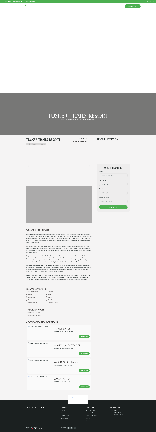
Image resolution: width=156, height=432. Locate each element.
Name (101, 171)
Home (46, 48)
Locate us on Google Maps (36, 407)
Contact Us (77, 48)
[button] (28, 165)
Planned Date (103, 180)
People (101, 189)
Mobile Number (104, 197)
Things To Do (67, 48)
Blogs (85, 48)
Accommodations (55, 48)
